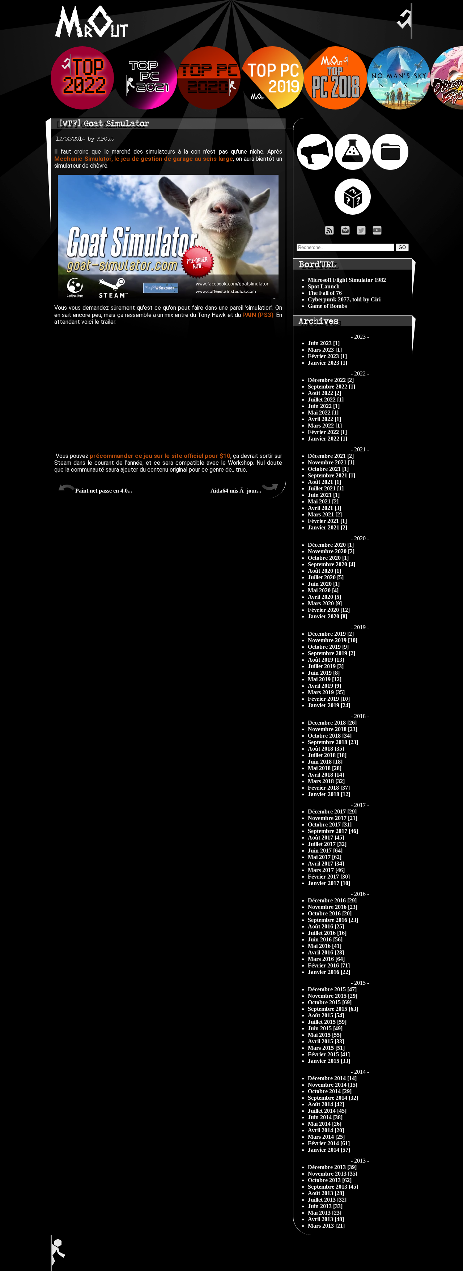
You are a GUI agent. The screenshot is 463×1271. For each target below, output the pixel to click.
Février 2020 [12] (329, 610)
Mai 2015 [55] (324, 1035)
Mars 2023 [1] (325, 350)
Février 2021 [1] (327, 521)
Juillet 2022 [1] (326, 399)
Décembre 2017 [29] (332, 811)
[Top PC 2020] (209, 107)
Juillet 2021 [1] (326, 488)
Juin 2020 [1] (324, 584)
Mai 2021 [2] (323, 501)
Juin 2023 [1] (324, 343)
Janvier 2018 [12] (329, 794)
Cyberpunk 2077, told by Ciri (344, 299)
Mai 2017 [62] (324, 857)
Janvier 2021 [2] (327, 527)
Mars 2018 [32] (326, 781)
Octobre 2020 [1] (328, 558)
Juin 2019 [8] (324, 673)
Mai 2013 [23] (324, 1213)
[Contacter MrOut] (347, 232)
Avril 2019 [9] (324, 686)
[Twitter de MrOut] (362, 232)
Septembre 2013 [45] (333, 1187)
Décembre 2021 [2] (331, 456)
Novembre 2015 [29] (332, 996)
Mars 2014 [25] (326, 1137)
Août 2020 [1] (324, 571)
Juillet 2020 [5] (326, 577)
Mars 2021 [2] (325, 514)
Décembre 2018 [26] (332, 723)
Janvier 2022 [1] (327, 438)
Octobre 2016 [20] (330, 913)
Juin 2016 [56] (325, 939)
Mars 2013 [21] (326, 1226)
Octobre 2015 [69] (330, 1002)
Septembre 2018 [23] (333, 742)
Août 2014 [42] (326, 1104)
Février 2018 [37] (329, 788)
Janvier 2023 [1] (327, 363)
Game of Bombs (327, 306)
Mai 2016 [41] (324, 946)
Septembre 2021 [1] (331, 475)
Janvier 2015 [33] (329, 1061)
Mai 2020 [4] (323, 590)
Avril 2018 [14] (326, 775)
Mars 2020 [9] (325, 603)
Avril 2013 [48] (326, 1219)
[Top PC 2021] (145, 107)
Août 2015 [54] (326, 1015)
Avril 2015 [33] (326, 1041)
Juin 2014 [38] (325, 1117)
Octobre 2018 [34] (330, 736)
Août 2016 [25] (326, 926)
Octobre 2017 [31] (330, 824)
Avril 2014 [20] (326, 1130)
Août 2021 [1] (324, 482)
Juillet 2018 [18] (327, 755)
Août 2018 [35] (326, 749)
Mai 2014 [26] (324, 1124)
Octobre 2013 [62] (330, 1180)
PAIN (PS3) (257, 314)
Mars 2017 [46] (326, 870)
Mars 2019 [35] (326, 692)
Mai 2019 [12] (324, 679)
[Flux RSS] (329, 232)
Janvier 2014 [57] (329, 1150)
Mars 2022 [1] (325, 425)
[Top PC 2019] (272, 107)
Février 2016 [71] (329, 965)
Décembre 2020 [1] (331, 545)
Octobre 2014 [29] (330, 1091)
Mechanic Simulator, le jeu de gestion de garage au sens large (143, 158)
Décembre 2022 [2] (331, 380)
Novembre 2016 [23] (332, 907)
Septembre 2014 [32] (333, 1098)
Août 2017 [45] (326, 837)
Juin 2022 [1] (324, 406)
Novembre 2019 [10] (332, 640)
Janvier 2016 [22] (329, 972)
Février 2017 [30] (329, 876)
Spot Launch (324, 286)
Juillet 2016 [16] (327, 933)
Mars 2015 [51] (326, 1048)
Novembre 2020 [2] (331, 551)
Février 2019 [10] (329, 699)
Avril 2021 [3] (324, 508)
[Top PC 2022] (82, 107)
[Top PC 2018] (335, 107)
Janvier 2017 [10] (329, 883)
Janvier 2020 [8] (327, 616)
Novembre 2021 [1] (331, 462)
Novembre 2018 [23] (332, 729)
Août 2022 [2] (324, 393)
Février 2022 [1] (327, 432)
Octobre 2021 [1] (328, 469)
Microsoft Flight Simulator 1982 (347, 280)
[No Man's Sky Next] (398, 107)
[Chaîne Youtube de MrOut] (380, 232)
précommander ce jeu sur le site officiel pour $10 (160, 455)
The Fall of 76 (325, 293)
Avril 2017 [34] (326, 863)
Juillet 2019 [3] (326, 666)
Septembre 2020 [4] (331, 564)
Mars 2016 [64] (326, 959)
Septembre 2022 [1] (331, 386)
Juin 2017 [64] (325, 850)
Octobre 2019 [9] (328, 647)
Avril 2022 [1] (324, 419)
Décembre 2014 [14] (332, 1078)
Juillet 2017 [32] (327, 844)
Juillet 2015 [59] (327, 1022)
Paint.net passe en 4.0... (103, 491)
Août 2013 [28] (326, 1193)
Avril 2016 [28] (326, 952)
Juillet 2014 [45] (327, 1111)
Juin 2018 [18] (325, 762)
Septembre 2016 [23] (333, 920)
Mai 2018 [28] (324, 768)
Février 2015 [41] (329, 1054)
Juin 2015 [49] (325, 1028)
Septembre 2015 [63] (333, 1009)
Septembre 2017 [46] (333, 831)
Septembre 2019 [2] (331, 653)
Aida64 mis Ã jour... (236, 491)
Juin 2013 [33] (325, 1206)
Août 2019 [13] (326, 660)
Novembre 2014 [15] (332, 1085)
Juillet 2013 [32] (327, 1200)
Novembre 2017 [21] (332, 818)
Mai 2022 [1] (323, 412)
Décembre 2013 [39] (332, 1167)
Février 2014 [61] (329, 1143)
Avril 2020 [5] (324, 597)
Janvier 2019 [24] (329, 705)
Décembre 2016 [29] (332, 900)
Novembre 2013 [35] (332, 1174)
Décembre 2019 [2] (331, 634)
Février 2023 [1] (327, 356)
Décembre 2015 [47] (332, 989)
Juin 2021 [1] (324, 495)
